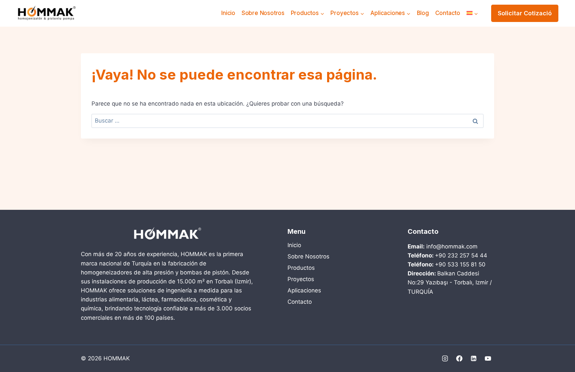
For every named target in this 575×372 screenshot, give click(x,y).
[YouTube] (488, 358)
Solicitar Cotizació (525, 13)
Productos (301, 267)
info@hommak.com (452, 246)
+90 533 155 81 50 (460, 264)
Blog (423, 13)
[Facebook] (459, 358)
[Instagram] (445, 358)
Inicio (228, 13)
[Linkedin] (474, 358)
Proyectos (301, 279)
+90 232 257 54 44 (461, 255)
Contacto (447, 13)
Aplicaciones (304, 290)
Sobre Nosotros (263, 13)
